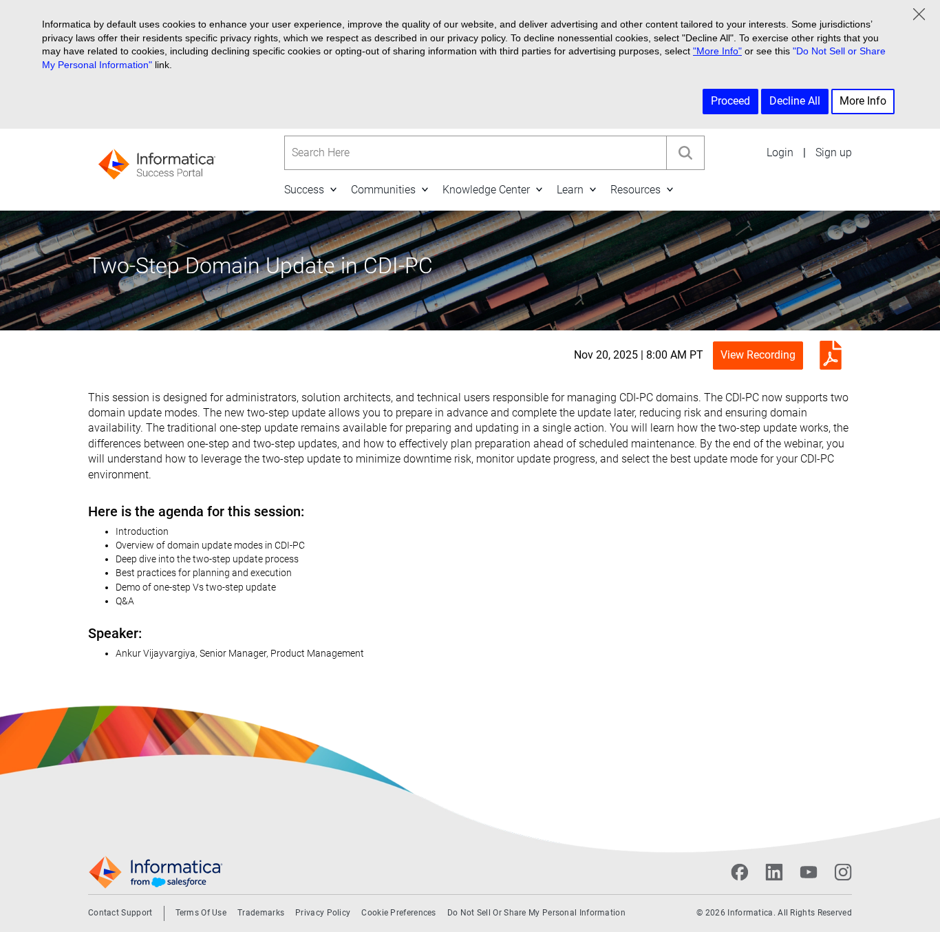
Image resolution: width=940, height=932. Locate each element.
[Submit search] (685, 152)
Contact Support (120, 913)
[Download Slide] (827, 354)
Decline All (794, 100)
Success (304, 189)
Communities (383, 189)
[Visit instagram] (843, 872)
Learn (570, 189)
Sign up (833, 152)
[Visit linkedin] (774, 872)
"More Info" (717, 50)
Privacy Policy (322, 913)
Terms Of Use (201, 913)
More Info (863, 100)
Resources (635, 189)
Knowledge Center (486, 189)
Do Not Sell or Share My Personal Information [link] (536, 913)
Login (780, 152)
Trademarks (260, 913)
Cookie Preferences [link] (398, 913)
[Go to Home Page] (157, 160)
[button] (333, 189)
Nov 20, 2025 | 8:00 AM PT (638, 354)
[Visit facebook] (740, 872)
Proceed (730, 100)
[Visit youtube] (809, 872)
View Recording (757, 354)
